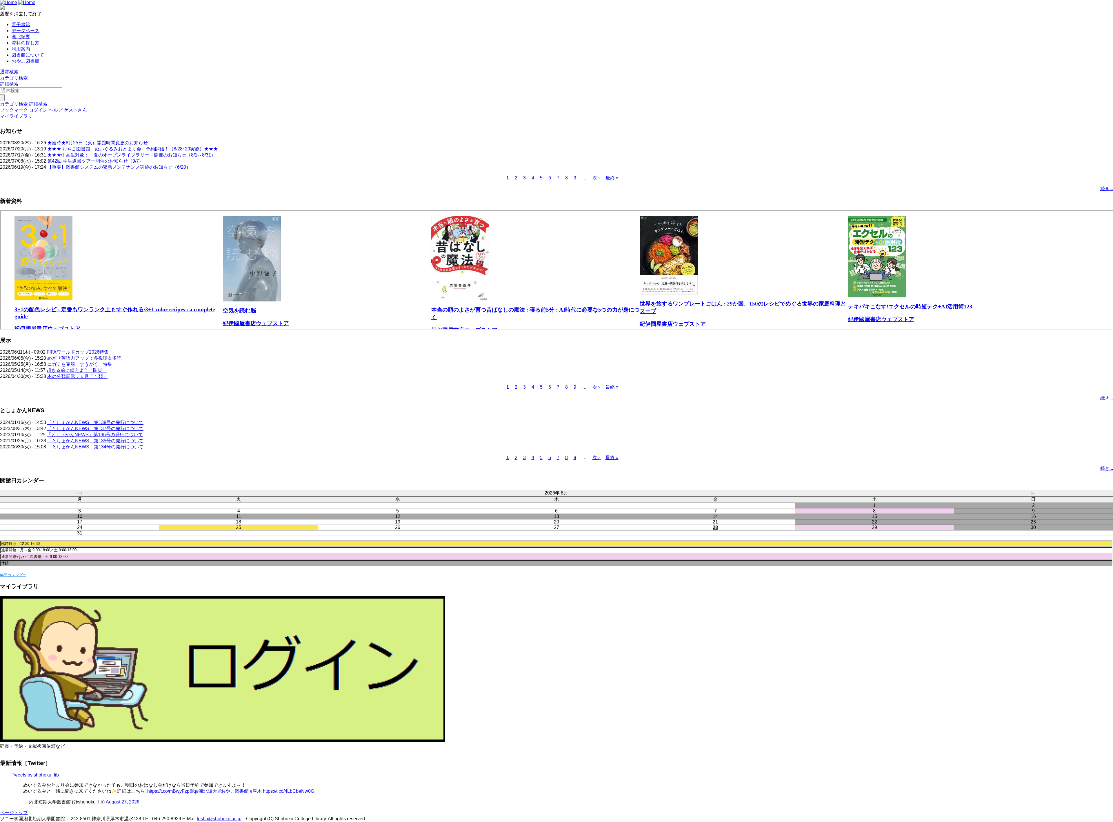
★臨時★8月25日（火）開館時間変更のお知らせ (97, 142)
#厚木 (256, 791)
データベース (25, 30)
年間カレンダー (13, 575)
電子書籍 (21, 24)
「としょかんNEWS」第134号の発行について (95, 446)
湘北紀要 (21, 36)
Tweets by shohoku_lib (35, 774)
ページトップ (14, 812)
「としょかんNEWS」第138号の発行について (95, 422)
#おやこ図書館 (233, 791)
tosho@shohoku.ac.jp (219, 818)
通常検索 (9, 71)
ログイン (38, 110)
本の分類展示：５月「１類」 (77, 376)
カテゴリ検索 (14, 77)
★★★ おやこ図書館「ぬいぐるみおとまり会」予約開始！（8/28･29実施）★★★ (132, 148)
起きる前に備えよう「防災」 (77, 370)
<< (79, 493)
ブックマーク (14, 110)
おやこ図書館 (25, 61)
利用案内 (21, 48)
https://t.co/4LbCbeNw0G (288, 791)
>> (1033, 493)
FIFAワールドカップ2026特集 (78, 352)
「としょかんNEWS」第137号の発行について (95, 428)
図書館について (28, 54)
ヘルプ (56, 110)
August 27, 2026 (122, 801)
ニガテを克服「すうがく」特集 (79, 364)
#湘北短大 (206, 791)
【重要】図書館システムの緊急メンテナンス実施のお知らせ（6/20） (119, 167)
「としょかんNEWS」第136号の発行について (95, 434)
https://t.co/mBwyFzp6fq (171, 791)
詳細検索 (9, 83)
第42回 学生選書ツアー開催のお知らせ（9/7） (95, 161)
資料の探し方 (25, 42)
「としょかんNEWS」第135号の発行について (95, 440)
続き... (1106, 188)
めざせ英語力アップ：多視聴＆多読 (84, 358)
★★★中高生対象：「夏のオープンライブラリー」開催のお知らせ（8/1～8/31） (131, 154)
